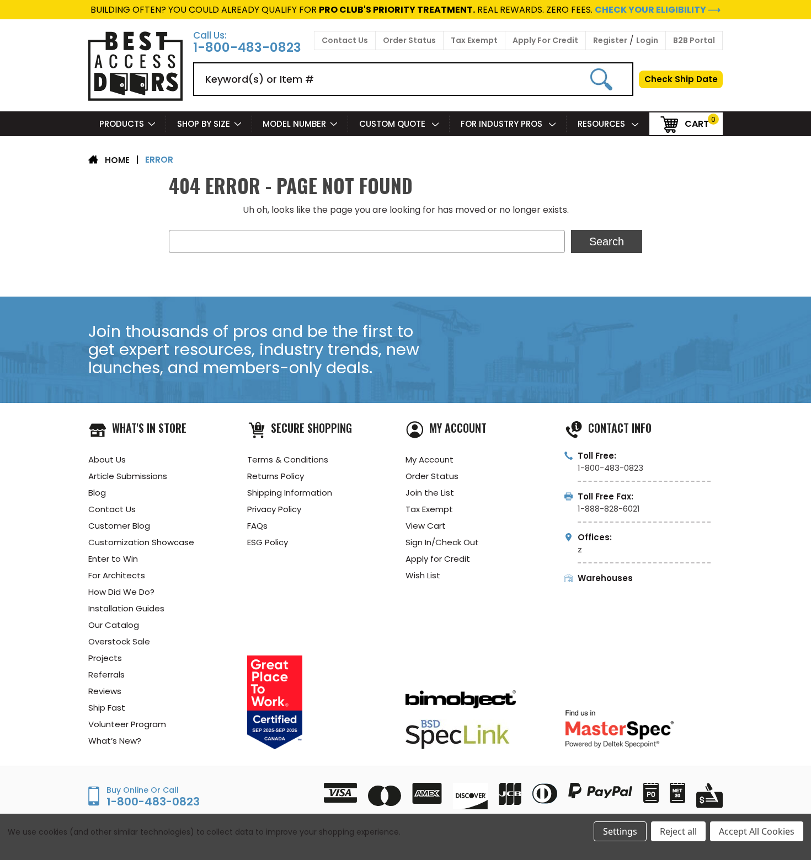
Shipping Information (289, 492)
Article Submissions (127, 476)
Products (121, 124)
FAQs (257, 525)
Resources (602, 124)
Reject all (678, 831)
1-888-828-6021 (609, 508)
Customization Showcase (141, 542)
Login (647, 40)
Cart (697, 123)
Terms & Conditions (287, 459)
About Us (107, 459)
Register (610, 40)
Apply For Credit (545, 40)
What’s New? (114, 740)
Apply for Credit (438, 559)
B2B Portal (694, 40)
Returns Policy (275, 476)
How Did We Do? (121, 592)
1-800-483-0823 (247, 47)
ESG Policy (267, 542)
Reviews (104, 691)
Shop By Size (203, 124)
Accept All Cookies (756, 831)
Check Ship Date (681, 79)
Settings (620, 831)
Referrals (106, 674)
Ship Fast (106, 707)
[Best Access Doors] (135, 99)
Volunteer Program (127, 724)
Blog (97, 492)
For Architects (116, 575)
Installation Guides (126, 608)
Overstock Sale (119, 641)
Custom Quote (393, 124)
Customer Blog (119, 525)
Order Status (409, 40)
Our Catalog (113, 625)
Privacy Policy (274, 509)
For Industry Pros (503, 124)
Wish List (423, 575)
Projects (105, 658)
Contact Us (345, 40)
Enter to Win (113, 559)
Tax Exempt (474, 40)
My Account (429, 459)
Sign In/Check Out (442, 542)
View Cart (426, 525)
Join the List (430, 492)
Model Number (294, 124)
